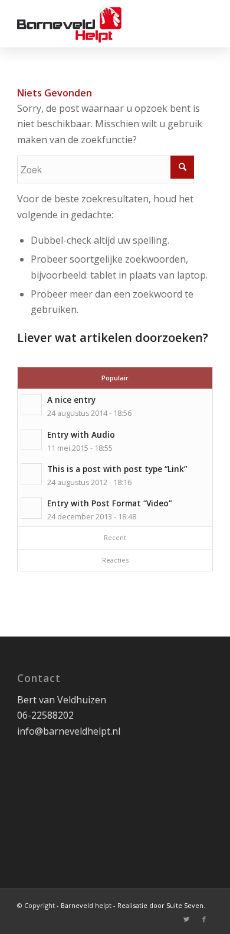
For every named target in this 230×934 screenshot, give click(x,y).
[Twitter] (186, 919)
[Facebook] (204, 919)
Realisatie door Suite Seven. (161, 905)
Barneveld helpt (86, 905)
